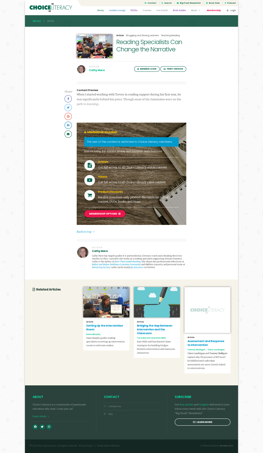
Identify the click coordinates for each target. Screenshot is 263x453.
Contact (151, 3)
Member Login (148, 68)
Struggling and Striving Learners (142, 35)
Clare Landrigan (216, 349)
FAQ (110, 414)
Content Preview (87, 90)
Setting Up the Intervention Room (104, 327)
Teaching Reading (170, 35)
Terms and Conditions (108, 445)
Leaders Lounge (117, 10)
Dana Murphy (93, 334)
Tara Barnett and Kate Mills (151, 338)
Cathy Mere (97, 70)
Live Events (162, 10)
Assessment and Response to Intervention (206, 343)
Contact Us (114, 406)
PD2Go (134, 10)
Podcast (231, 3)
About (194, 10)
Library (100, 10)
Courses (147, 10)
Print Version (174, 68)
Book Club (214, 3)
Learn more (40, 416)
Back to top (84, 231)
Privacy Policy (86, 445)
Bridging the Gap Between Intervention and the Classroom (154, 329)
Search (168, 3)
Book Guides (179, 10)
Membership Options (103, 213)
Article (120, 35)
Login (233, 10)
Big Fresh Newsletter (190, 3)
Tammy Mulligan (196, 349)
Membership (214, 10)
